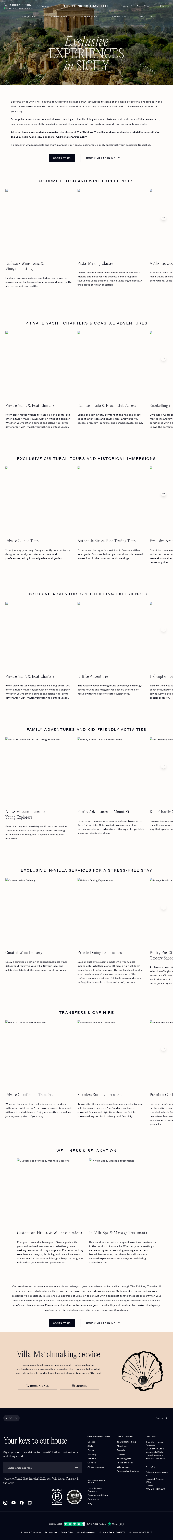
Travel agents (124, 1458)
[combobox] (126, 6)
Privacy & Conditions (31, 1532)
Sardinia (92, 1458)
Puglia (91, 1450)
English (124, 6)
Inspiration (118, 16)
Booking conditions (98, 1494)
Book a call (39, 1385)
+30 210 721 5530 (155, 1488)
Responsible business (128, 1471)
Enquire (82, 1385)
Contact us (62, 158)
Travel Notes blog (126, 1441)
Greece (91, 1441)
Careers (121, 1454)
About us (146, 16)
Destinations (58, 16)
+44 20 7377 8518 (155, 1458)
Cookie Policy (67, 1532)
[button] (139, 6)
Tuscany (92, 1454)
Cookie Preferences (86, 1532)
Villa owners (123, 1466)
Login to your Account (95, 1489)
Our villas (28, 16)
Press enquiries (125, 1462)
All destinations (96, 1466)
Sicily (90, 1445)
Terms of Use (51, 1532)
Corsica (92, 1462)
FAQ (90, 1503)
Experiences (88, 16)
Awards (121, 1450)
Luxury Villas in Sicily (102, 158)
